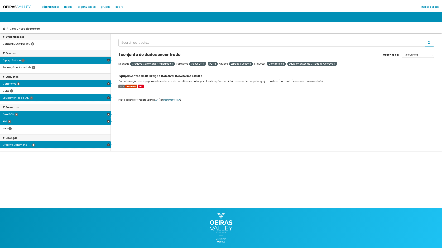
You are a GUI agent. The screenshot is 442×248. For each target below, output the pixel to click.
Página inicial (50, 7)
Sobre (119, 7)
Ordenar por (391, 54)
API (156, 100)
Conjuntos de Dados (25, 29)
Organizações (87, 7)
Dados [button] (68, 7)
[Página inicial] (4, 29)
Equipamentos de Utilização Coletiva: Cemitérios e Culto (160, 76)
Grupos (105, 7)
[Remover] (172, 64)
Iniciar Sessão (430, 7)
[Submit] (429, 43)
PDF (141, 86)
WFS (121, 86)
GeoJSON (131, 86)
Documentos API (171, 100)
